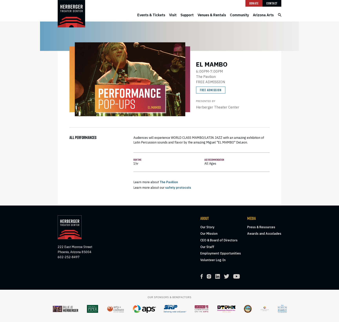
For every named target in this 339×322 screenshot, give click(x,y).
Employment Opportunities (220, 253)
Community (239, 15)
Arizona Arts (263, 15)
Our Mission (209, 233)
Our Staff (207, 247)
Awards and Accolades (264, 233)
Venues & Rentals (212, 15)
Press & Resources (261, 227)
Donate (254, 3)
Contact (271, 3)
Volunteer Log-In (213, 260)
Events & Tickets (151, 15)
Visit (173, 15)
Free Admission (210, 90)
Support (187, 15)
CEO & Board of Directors (219, 240)
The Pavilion (169, 182)
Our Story (207, 227)
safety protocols (178, 187)
